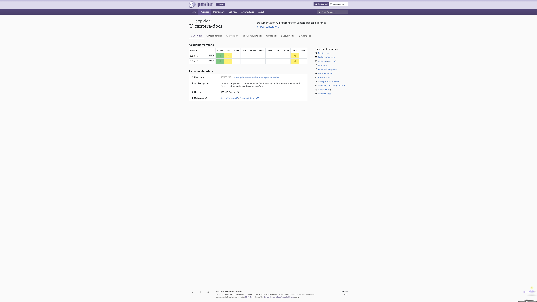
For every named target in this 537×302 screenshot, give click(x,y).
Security (287, 35)
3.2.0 (192, 56)
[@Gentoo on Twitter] (192, 292)
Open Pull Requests (327, 69)
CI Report (322, 61)
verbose (331, 61)
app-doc (203, 20)
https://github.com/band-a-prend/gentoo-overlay (256, 77)
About (261, 11)
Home (193, 11)
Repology (322, 65)
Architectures (248, 11)
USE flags (233, 11)
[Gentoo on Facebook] (200, 292)
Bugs (272, 35)
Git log (321, 89)
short (327, 89)
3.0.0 (192, 61)
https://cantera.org (268, 26)
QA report (233, 35)
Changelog (306, 35)
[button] (321, 4)
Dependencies (215, 35)
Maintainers (219, 11)
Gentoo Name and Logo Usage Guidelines (279, 297)
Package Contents (326, 57)
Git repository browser (328, 81)
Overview (197, 35)
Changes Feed (324, 93)
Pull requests (253, 35)
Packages (205, 11)
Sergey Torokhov (228, 98)
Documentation (325, 73)
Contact (344, 291)
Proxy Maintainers (248, 98)
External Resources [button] (326, 49)
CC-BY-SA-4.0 (249, 297)
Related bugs (324, 53)
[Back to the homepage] (201, 4)
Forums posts (324, 77)
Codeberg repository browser (332, 85)
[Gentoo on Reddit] (208, 292)
